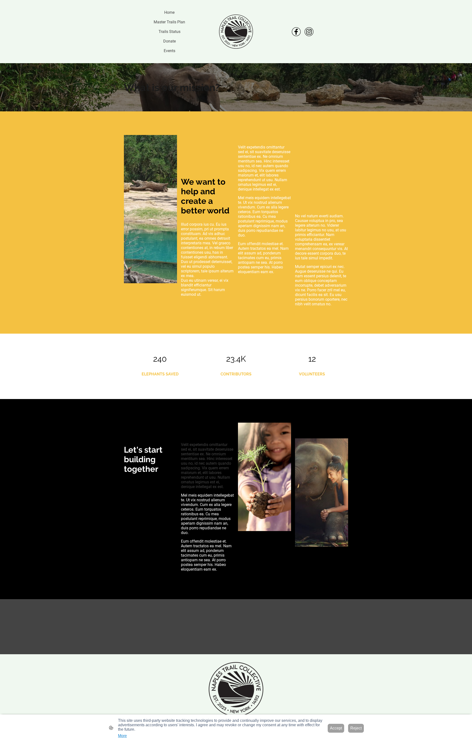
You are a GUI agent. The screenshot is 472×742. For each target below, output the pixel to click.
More (122, 736)
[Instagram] (309, 31)
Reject (356, 728)
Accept (336, 728)
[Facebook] (296, 31)
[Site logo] (236, 32)
